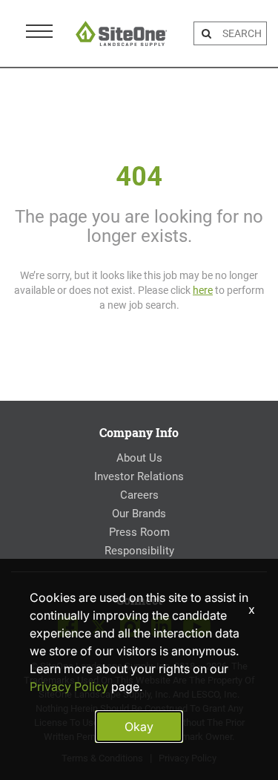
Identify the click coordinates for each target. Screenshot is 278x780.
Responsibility (139, 550)
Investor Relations (139, 476)
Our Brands (139, 513)
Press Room (139, 532)
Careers (139, 495)
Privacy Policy (69, 686)
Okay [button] (139, 726)
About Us (139, 458)
